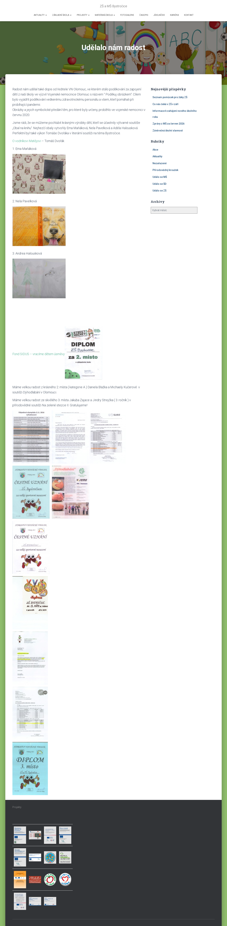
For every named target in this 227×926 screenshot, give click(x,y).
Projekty (82, 15)
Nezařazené (160, 163)
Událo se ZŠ (159, 190)
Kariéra (174, 15)
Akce (155, 149)
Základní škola (61, 15)
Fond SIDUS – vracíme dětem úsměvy (38, 354)
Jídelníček (159, 15)
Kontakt (188, 15)
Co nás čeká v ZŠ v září (165, 104)
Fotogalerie (127, 15)
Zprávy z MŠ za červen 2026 (168, 123)
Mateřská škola (104, 15)
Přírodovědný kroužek (165, 170)
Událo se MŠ (160, 177)
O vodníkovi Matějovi (26, 141)
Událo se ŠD (159, 183)
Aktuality (39, 15)
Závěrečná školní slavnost (168, 130)
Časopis (143, 15)
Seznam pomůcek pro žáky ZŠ (170, 97)
